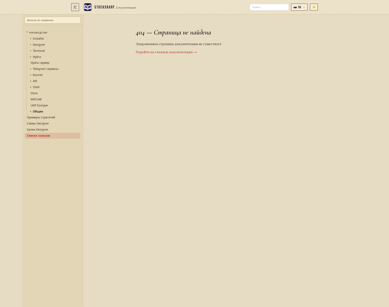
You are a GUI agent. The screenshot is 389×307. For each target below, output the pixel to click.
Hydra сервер (40, 63)
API (35, 81)
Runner (38, 75)
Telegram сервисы (45, 69)
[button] (299, 7)
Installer (38, 38)
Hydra (37, 57)
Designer (39, 44)
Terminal (39, 51)
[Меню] (75, 7)
